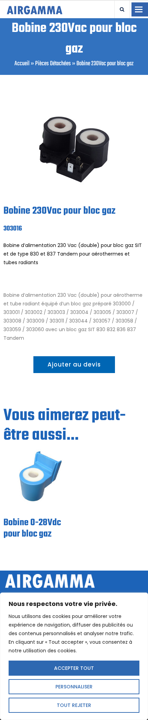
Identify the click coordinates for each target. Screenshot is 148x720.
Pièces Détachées (53, 64)
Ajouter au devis (74, 364)
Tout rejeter (74, 705)
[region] (74, 656)
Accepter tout (74, 668)
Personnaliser (74, 686)
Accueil (22, 64)
